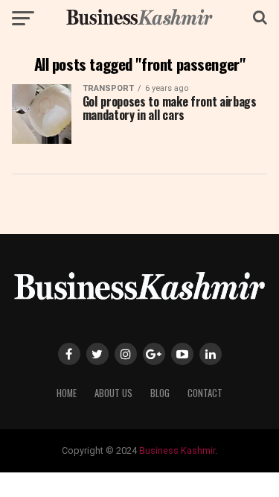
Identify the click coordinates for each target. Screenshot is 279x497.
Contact (204, 393)
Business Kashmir (177, 450)
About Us (113, 393)
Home (67, 393)
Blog (160, 393)
